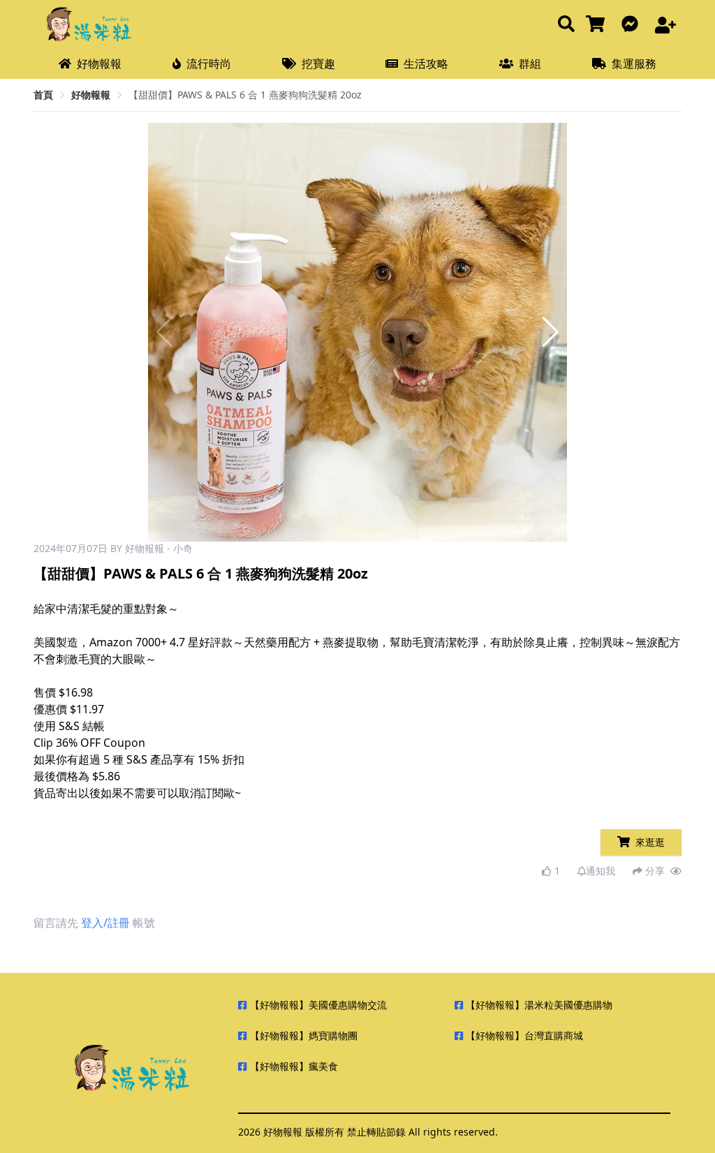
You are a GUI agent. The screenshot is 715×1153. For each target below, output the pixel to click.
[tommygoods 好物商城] (598, 24)
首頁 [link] (43, 94)
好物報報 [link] (90, 94)
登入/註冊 (105, 922)
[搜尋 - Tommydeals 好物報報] (566, 24)
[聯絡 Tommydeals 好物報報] (632, 24)
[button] (550, 332)
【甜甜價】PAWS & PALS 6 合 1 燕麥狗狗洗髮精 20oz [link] (245, 94)
